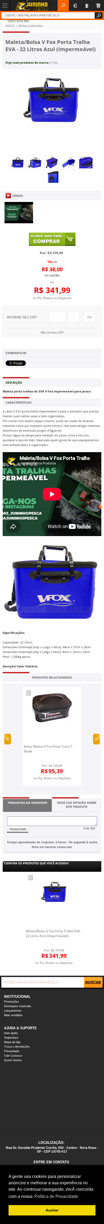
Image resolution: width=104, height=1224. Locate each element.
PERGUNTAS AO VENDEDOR (27, 803)
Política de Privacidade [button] (56, 1196)
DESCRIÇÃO (14, 382)
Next (96, 739)
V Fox (54, 62)
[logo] (31, 5)
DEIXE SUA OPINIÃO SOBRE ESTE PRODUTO (76, 805)
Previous (7, 739)
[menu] (5, 5)
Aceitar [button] (52, 1210)
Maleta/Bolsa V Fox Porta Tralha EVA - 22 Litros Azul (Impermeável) (54, 933)
